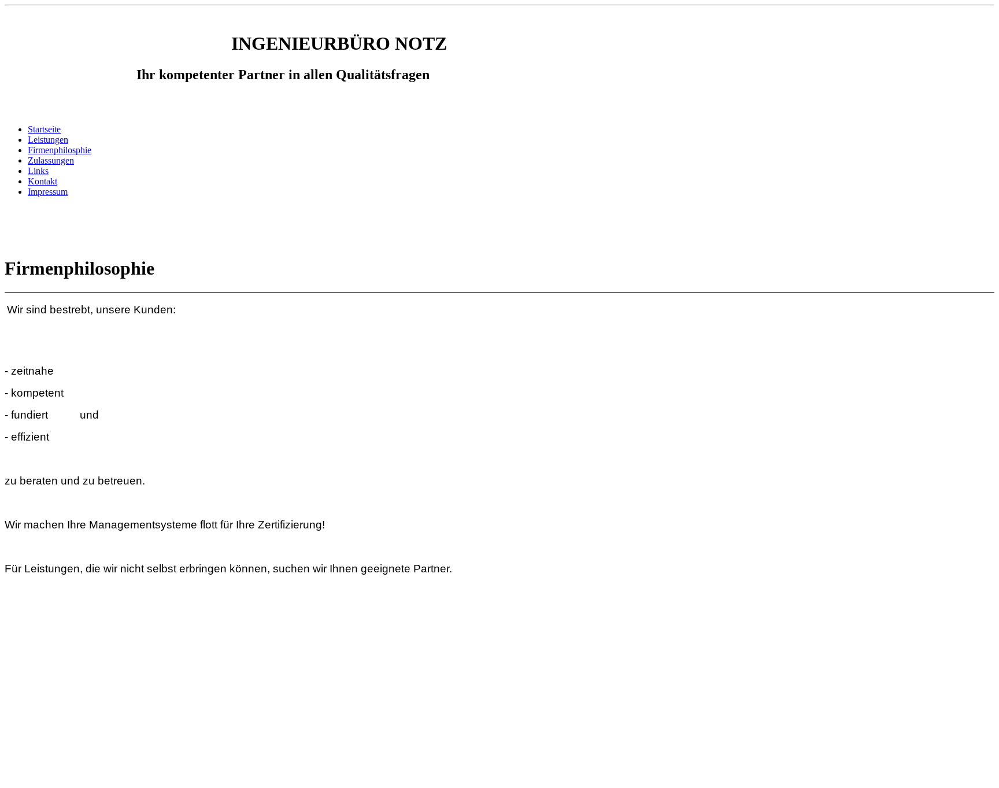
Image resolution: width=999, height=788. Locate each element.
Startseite (44, 129)
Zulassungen (51, 160)
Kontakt (42, 181)
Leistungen (48, 140)
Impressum (48, 192)
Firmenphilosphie (59, 150)
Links (38, 171)
